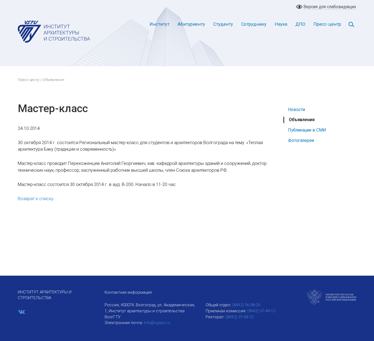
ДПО (300, 24)
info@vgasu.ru (157, 322)
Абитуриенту (191, 24)
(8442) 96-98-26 (246, 304)
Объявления (302, 119)
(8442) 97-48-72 (240, 316)
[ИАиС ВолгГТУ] (54, 31)
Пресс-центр (327, 24)
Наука (281, 24)
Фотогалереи (301, 140)
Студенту (223, 24)
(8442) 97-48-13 (261, 310)
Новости (296, 109)
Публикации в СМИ (307, 130)
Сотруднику (253, 24)
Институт (159, 24)
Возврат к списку (35, 198)
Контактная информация (128, 292)
